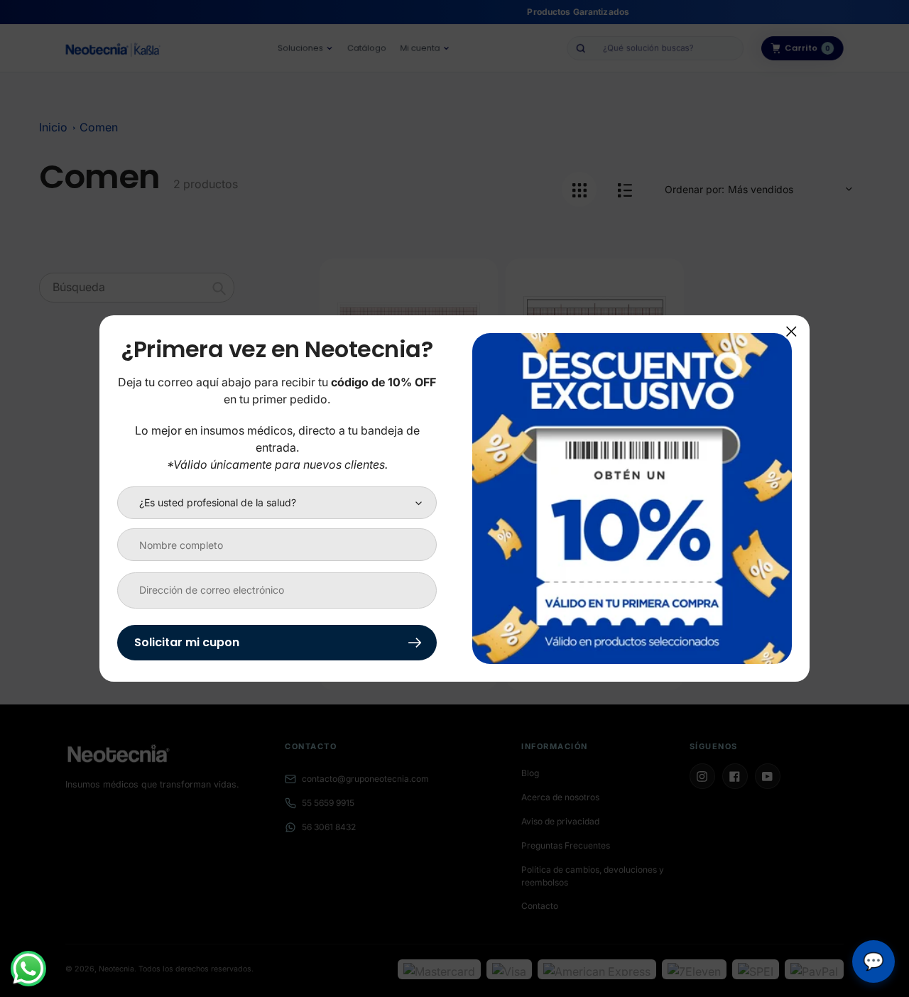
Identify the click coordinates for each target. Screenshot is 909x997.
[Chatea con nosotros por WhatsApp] (28, 968)
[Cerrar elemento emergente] (791, 331)
